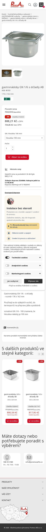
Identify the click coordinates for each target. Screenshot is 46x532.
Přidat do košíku (19, 157)
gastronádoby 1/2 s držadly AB (34, 395)
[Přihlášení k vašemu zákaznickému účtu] (35, 4)
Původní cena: (11, 109)
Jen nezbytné (12, 281)
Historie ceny (15, 169)
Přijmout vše (33, 281)
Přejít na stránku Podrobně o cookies (23, 285)
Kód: (3, 90)
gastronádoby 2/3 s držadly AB (12, 395)
